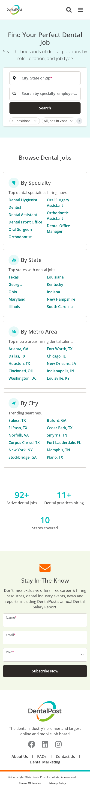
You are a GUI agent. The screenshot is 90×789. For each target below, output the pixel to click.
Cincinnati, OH (21, 370)
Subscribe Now (45, 671)
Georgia (15, 284)
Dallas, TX (17, 356)
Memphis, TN (58, 449)
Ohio (13, 291)
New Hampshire (61, 299)
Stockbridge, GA (23, 457)
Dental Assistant (23, 214)
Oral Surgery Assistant (58, 202)
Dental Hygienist (23, 199)
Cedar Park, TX (59, 427)
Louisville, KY (58, 378)
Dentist (15, 207)
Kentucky (55, 284)
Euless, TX (17, 420)
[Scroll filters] (79, 121)
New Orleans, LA (61, 363)
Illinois (14, 306)
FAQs (42, 756)
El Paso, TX (18, 427)
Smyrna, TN (57, 435)
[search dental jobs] (69, 10)
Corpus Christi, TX (24, 442)
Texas (14, 277)
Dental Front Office (25, 222)
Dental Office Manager (58, 228)
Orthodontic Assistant (58, 215)
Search (45, 108)
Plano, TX (55, 457)
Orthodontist (20, 236)
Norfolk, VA (19, 435)
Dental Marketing (45, 762)
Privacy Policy (57, 783)
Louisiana (55, 277)
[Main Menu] (79, 10)
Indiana (53, 291)
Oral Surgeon (20, 229)
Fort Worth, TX (59, 348)
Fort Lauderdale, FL (64, 442)
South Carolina (60, 306)
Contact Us (65, 756)
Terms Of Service (30, 783)
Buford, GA (56, 420)
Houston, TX (19, 363)
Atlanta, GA (18, 348)
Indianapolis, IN (60, 370)
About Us (20, 756)
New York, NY (21, 449)
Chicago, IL (56, 356)
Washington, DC (22, 378)
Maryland (17, 299)
